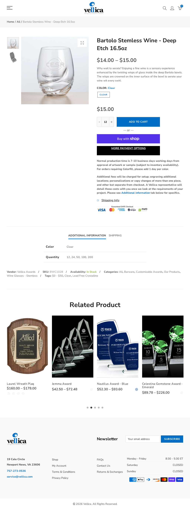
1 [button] (88, 408)
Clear (104, 94)
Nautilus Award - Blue (78, 384)
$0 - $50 (57, 276)
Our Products (172, 272)
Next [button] (79, 70)
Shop (55, 459)
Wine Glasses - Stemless (22, 276)
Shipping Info (110, 200)
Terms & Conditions (63, 472)
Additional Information (87, 235)
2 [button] (91, 408)
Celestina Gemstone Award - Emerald (128, 385)
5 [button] (102, 408)
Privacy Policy (60, 478)
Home (10, 22)
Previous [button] (31, 70)
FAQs (100, 459)
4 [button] (99, 408)
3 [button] (95, 408)
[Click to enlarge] (82, 43)
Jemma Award (27, 384)
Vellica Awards (26, 272)
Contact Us (103, 466)
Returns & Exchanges (110, 472)
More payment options (128, 148)
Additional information (135, 193)
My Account (59, 466)
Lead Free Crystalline (85, 276)
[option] (55, 70)
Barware (129, 272)
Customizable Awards (149, 272)
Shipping (115, 235)
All (18, 22)
